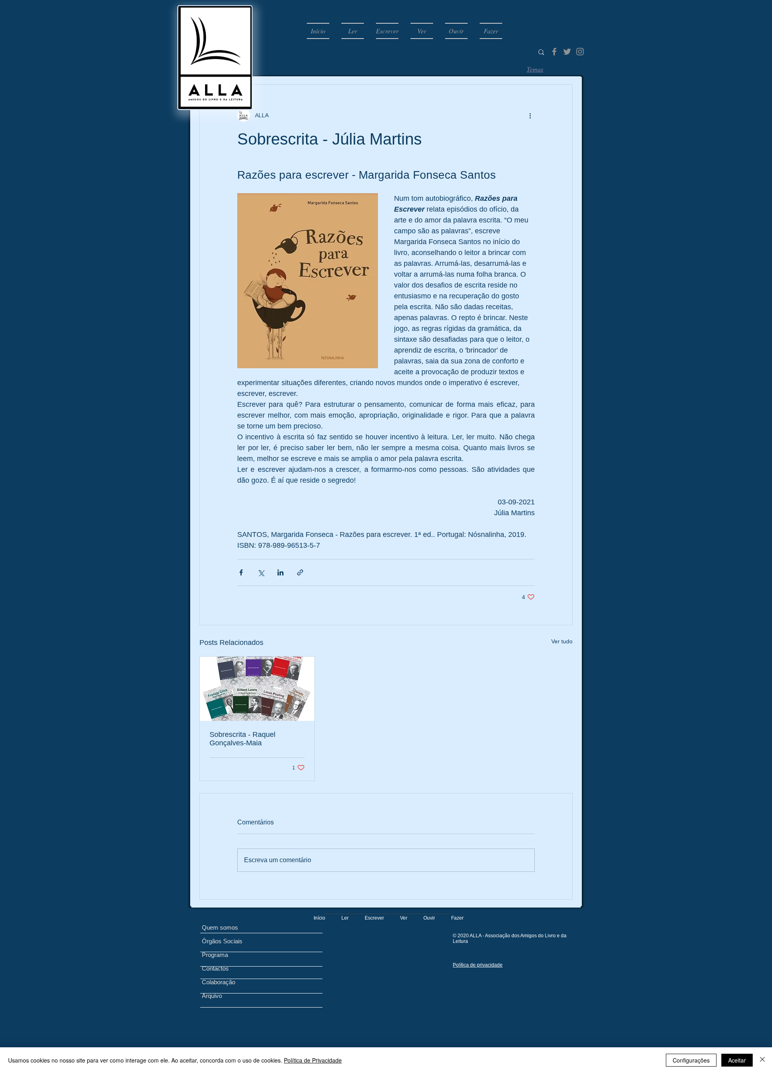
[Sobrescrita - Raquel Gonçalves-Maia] (257, 689)
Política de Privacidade (313, 1060)
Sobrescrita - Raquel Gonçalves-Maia (242, 738)
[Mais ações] (530, 115)
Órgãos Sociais (222, 941)
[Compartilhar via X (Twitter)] (261, 572)
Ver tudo (562, 641)
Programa (215, 954)
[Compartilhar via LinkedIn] (280, 572)
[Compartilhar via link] (300, 572)
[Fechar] (762, 1060)
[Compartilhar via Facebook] (241, 572)
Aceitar (737, 1060)
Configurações (691, 1060)
